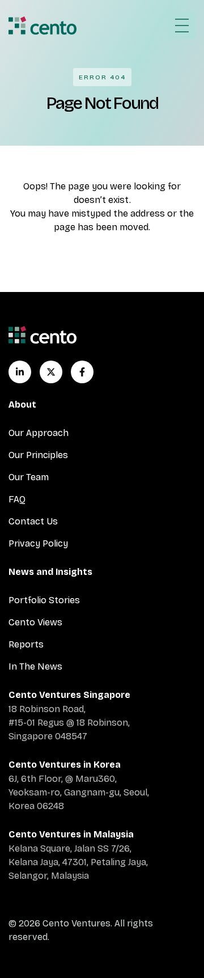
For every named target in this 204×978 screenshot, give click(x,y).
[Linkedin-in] (19, 372)
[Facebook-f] (82, 372)
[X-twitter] (51, 372)
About (22, 404)
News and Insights (50, 571)
